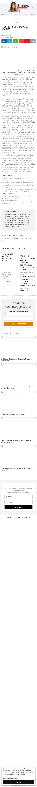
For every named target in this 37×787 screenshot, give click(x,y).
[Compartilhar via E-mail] (33, 41)
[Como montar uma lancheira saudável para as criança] (18, 548)
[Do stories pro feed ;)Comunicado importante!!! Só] (18, 525)
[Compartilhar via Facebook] (4, 41)
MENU (4, 14)
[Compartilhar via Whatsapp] (15, 41)
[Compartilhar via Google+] (21, 41)
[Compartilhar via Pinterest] (27, 41)
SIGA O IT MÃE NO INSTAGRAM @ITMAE (18, 517)
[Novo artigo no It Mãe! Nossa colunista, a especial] (18, 609)
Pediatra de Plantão (26, 254)
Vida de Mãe (4, 276)
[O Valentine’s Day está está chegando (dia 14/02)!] (18, 747)
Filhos (10, 252)
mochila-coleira (27, 238)
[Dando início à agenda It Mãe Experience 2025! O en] (18, 708)
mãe (22, 238)
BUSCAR (19, 507)
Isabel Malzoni (17, 238)
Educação (4, 252)
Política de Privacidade (10, 778)
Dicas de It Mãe (5, 272)
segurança (3, 240)
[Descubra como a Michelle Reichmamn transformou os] (18, 642)
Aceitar (18, 782)
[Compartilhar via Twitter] (9, 41)
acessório (7, 238)
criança (11, 238)
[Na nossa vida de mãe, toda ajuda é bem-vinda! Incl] (18, 577)
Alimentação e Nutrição (27, 272)
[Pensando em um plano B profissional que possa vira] (18, 671)
